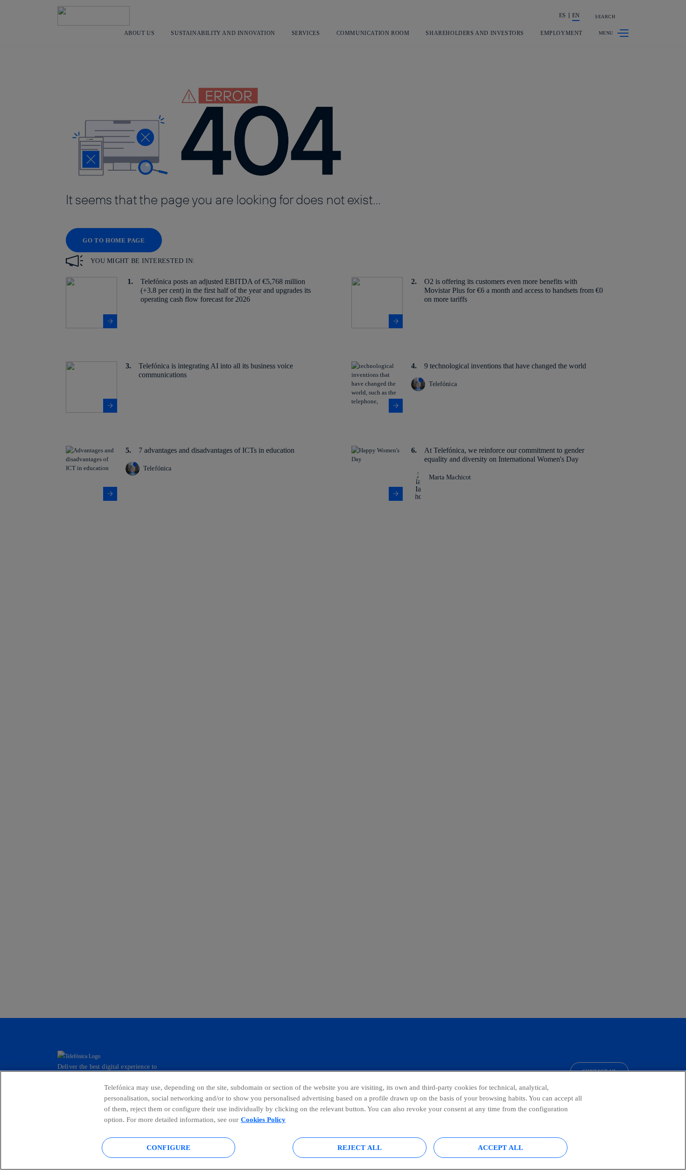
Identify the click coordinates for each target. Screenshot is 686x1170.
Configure (168, 1147)
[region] (343, 1120)
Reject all (359, 1147)
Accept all (501, 1147)
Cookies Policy (263, 1119)
